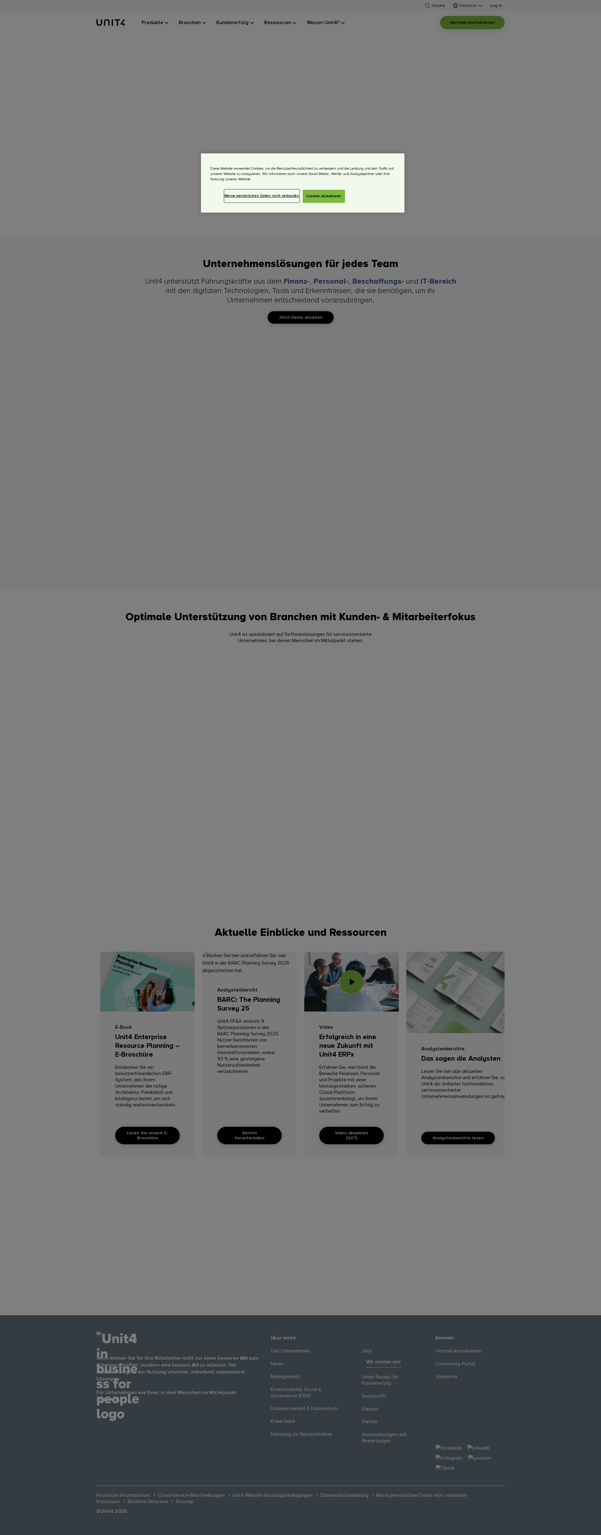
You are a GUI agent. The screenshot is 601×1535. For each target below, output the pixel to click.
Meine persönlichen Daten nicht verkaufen (261, 196)
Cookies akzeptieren (324, 196)
